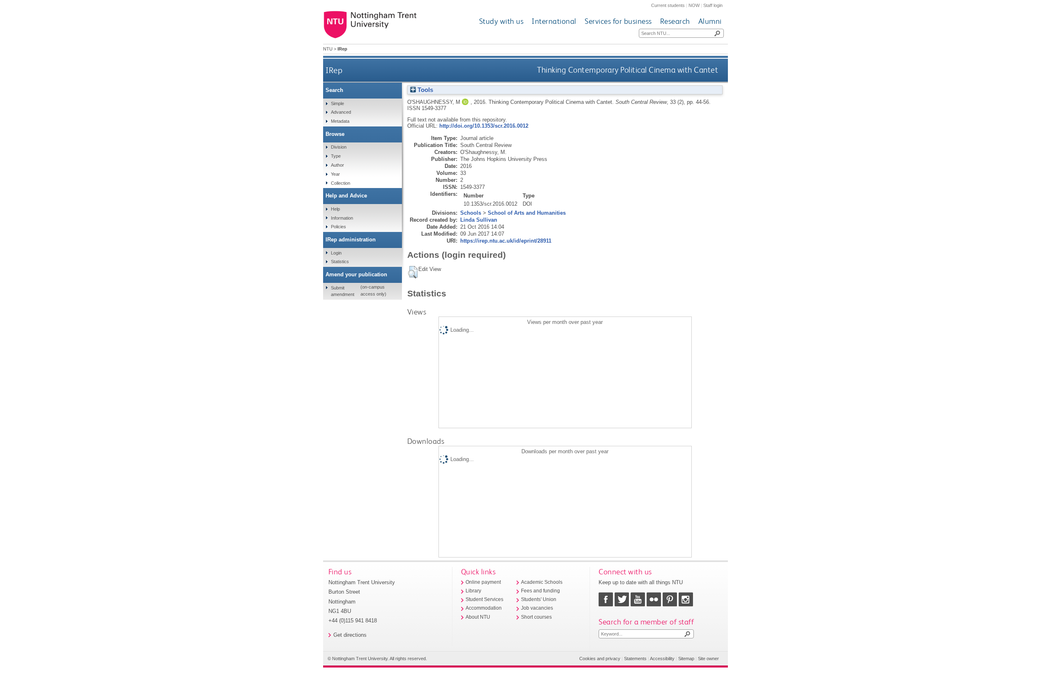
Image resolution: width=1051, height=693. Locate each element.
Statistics (340, 261)
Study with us (501, 21)
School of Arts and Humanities (527, 213)
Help (335, 209)
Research (675, 21)
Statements (635, 658)
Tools (424, 90)
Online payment (483, 582)
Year (335, 174)
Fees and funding (540, 590)
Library (473, 590)
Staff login (713, 5)
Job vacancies (537, 608)
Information (342, 218)
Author (337, 165)
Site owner (708, 658)
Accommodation (484, 608)
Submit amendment (342, 291)
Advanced (341, 112)
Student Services (484, 599)
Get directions (350, 635)
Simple (337, 103)
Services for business (618, 21)
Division (339, 147)
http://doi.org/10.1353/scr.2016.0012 (483, 126)
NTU (328, 48)
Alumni (710, 21)
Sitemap (686, 658)
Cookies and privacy (599, 658)
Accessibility (662, 658)
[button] (413, 272)
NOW (694, 5)
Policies (338, 226)
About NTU (478, 617)
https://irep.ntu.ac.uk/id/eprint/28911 (505, 241)
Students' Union (538, 599)
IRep (334, 70)
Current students (668, 5)
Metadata (340, 121)
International (554, 21)
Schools (470, 213)
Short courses (536, 617)
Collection (340, 183)
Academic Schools (541, 582)
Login (336, 252)
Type (336, 156)
